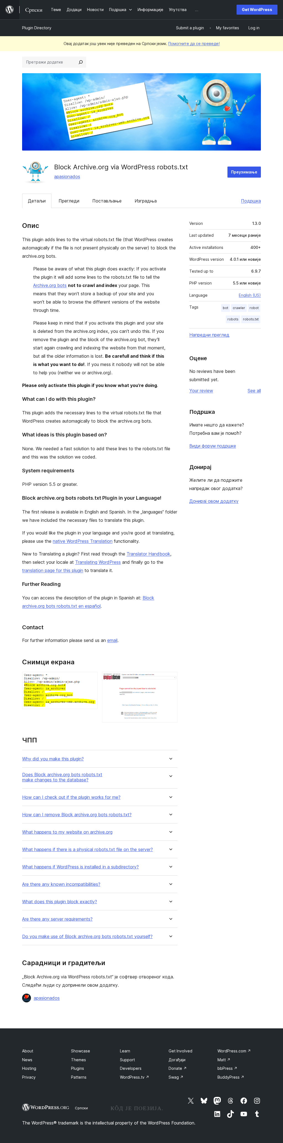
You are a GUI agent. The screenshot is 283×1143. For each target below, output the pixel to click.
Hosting (29, 1068)
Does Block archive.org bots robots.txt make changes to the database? (62, 777)
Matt (224, 1059)
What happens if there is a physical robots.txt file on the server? (87, 849)
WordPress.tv (134, 1077)
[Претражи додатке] (80, 62)
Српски (81, 1108)
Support (127, 1059)
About (27, 1051)
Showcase (80, 1051)
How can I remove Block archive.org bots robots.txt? (77, 814)
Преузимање (244, 172)
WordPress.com (234, 1051)
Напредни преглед (209, 335)
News (27, 1059)
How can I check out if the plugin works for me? (71, 797)
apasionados (67, 176)
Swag (176, 1077)
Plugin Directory (36, 27)
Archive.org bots (50, 285)
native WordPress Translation (82, 541)
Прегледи (69, 201)
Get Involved (180, 1051)
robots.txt (251, 319)
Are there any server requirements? (57, 919)
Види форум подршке (212, 446)
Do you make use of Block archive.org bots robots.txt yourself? (87, 936)
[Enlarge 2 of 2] (170, 679)
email (112, 640)
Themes (78, 1059)
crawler (239, 308)
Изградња (146, 201)
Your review (201, 390)
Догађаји (177, 1059)
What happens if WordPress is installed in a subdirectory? (80, 867)
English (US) (250, 295)
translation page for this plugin (52, 570)
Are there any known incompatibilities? (61, 884)
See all (254, 390)
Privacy (29, 1077)
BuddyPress (231, 1077)
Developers (131, 1068)
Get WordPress (257, 9)
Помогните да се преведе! (194, 43)
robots (233, 319)
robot (254, 308)
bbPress (227, 1068)
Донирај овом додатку (214, 501)
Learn (125, 1051)
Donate (178, 1068)
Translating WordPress (98, 562)
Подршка (251, 201)
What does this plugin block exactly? (59, 901)
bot (225, 308)
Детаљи (37, 201)
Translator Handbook (148, 554)
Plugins (77, 1068)
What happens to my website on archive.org (67, 832)
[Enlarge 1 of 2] (90, 679)
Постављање (107, 201)
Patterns (79, 1077)
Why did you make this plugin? (53, 759)
